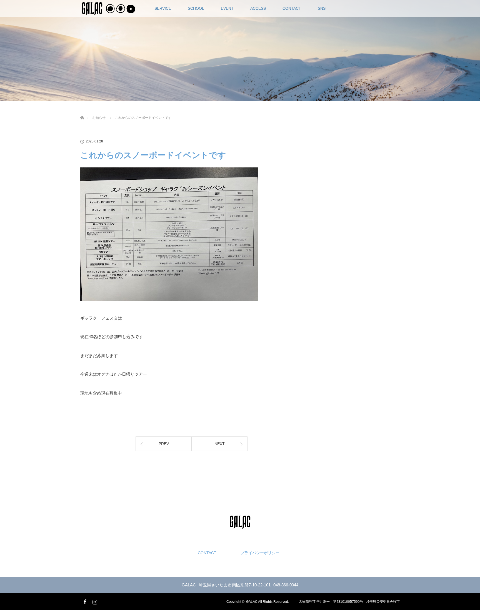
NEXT (219, 443)
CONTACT (291, 8)
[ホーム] (82, 111)
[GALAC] (240, 524)
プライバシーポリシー (260, 553)
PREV (164, 443)
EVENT (227, 8)
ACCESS (258, 8)
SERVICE (162, 8)
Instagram (94, 601)
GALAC (252, 602)
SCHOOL (196, 8)
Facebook (84, 601)
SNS (322, 8)
